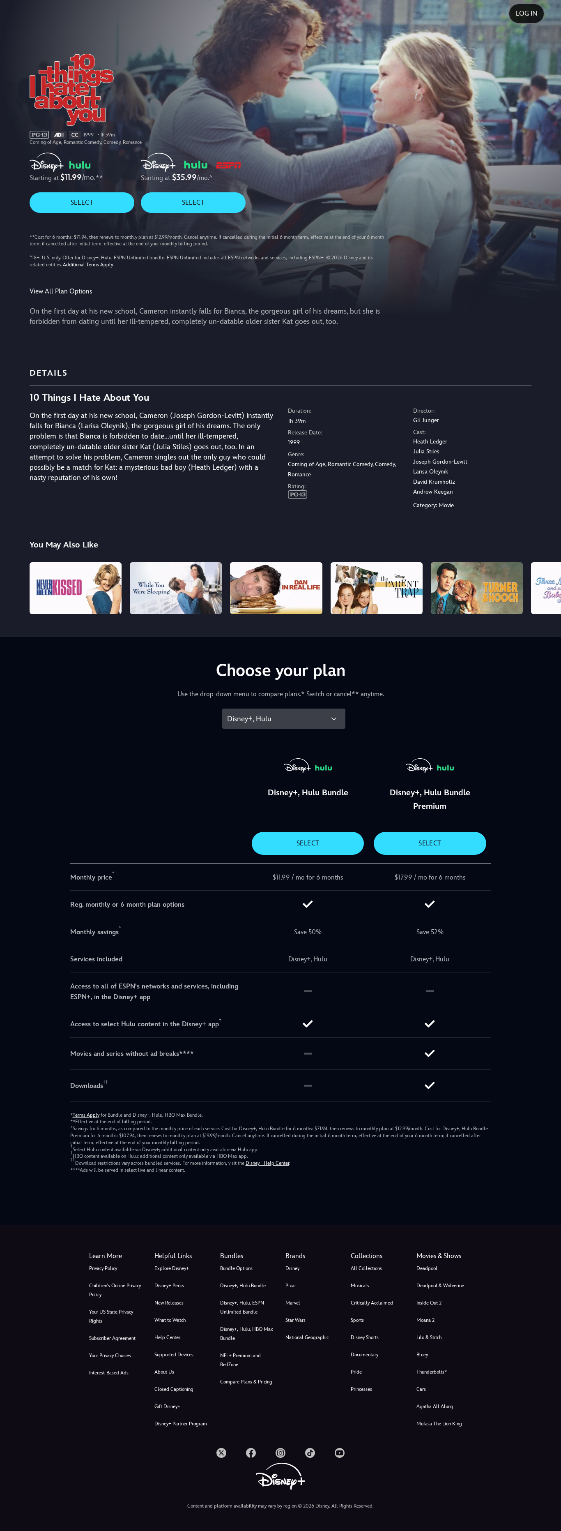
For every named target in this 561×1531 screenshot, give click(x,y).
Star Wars (295, 1320)
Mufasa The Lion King (439, 1424)
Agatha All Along (434, 1406)
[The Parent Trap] (377, 588)
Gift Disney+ (167, 1406)
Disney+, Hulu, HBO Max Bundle (246, 1333)
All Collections (366, 1268)
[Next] (545, 587)
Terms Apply (86, 1115)
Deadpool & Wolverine (440, 1286)
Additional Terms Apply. (88, 265)
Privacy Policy (103, 1268)
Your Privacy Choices (110, 1355)
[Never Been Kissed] (76, 588)
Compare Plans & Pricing (246, 1382)
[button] (182, 1256)
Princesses (361, 1389)
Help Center (167, 1337)
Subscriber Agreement (112, 1338)
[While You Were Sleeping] (176, 588)
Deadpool (426, 1268)
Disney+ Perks (169, 1286)
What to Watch (170, 1320)
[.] (221, 1453)
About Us (164, 1372)
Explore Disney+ (171, 1268)
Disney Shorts (365, 1337)
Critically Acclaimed (372, 1303)
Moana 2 (425, 1320)
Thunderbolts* (431, 1372)
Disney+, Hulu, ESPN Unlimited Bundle (242, 1307)
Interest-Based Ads (109, 1373)
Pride (356, 1372)
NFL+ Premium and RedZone (240, 1360)
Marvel (292, 1303)
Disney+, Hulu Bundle (243, 1286)
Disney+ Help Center (267, 1163)
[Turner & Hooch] (477, 588)
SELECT (82, 202)
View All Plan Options (61, 291)
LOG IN (526, 13)
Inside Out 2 (428, 1303)
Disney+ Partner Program (180, 1424)
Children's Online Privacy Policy (115, 1290)
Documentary (364, 1355)
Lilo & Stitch (428, 1337)
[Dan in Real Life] (276, 588)
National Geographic (307, 1337)
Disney (292, 1268)
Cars (421, 1389)
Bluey (422, 1355)
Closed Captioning (173, 1389)
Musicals (360, 1286)
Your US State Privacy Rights (111, 1316)
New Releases (169, 1303)
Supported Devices (173, 1355)
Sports (357, 1320)
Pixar (290, 1286)
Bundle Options (236, 1268)
